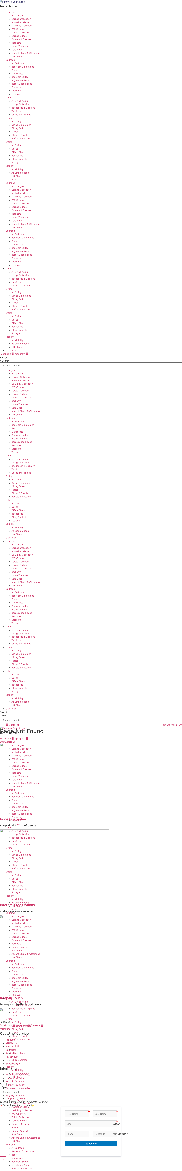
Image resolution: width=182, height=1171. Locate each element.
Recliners (16, 42)
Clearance (11, 179)
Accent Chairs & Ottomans (25, 53)
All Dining (16, 121)
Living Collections (21, 104)
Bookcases (17, 155)
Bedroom (10, 59)
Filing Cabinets (19, 159)
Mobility (10, 165)
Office (9, 141)
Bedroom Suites (19, 77)
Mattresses (17, 73)
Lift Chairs (16, 56)
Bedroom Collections (22, 66)
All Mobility (17, 169)
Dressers (16, 90)
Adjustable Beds (20, 80)
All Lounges (17, 15)
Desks (14, 148)
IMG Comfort (18, 29)
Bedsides (16, 87)
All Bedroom (18, 63)
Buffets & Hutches (21, 138)
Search (3, 357)
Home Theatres (19, 46)
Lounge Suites (19, 35)
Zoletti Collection (20, 32)
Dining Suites (18, 128)
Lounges (10, 12)
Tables (14, 131)
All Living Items (19, 100)
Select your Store (172, 724)
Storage (15, 162)
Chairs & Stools (19, 135)
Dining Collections (21, 124)
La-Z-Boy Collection (22, 25)
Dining (9, 118)
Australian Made (20, 22)
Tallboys (15, 94)
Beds (14, 70)
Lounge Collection (21, 18)
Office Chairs (18, 152)
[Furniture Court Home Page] (12, 1)
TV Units (16, 111)
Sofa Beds (16, 49)
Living (9, 97)
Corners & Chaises (21, 39)
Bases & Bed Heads (21, 83)
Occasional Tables (21, 114)
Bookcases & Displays (23, 107)
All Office (16, 145)
